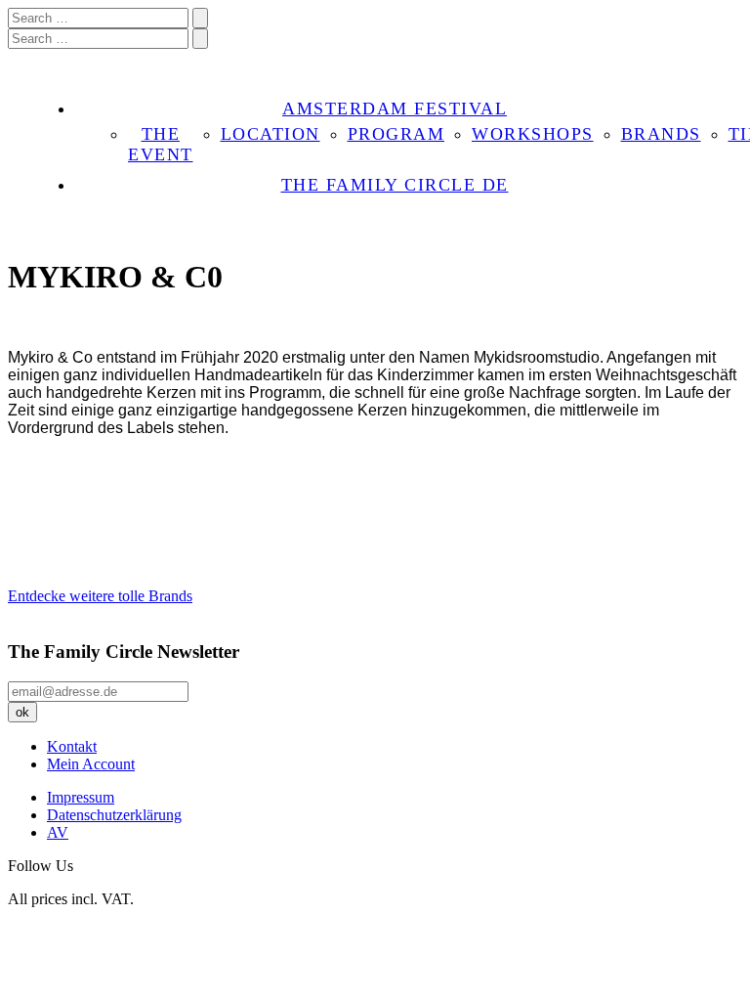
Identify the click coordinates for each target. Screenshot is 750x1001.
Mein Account (91, 764)
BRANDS (661, 134)
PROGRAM (396, 134)
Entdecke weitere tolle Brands (100, 596)
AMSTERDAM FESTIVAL (394, 108)
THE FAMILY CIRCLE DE (395, 185)
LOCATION (270, 134)
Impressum (80, 797)
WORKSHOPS (533, 134)
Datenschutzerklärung (114, 814)
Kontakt (72, 746)
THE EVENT (160, 144)
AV (57, 832)
